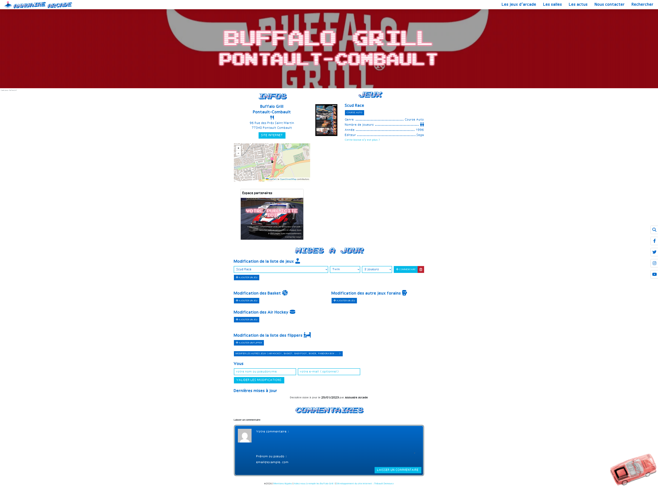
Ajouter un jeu (248, 277)
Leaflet (272, 179)
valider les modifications (259, 380)
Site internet (272, 135)
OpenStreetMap (288, 179)
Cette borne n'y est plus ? (362, 140)
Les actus (578, 5)
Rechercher (643, 5)
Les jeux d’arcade (519, 5)
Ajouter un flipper (250, 343)
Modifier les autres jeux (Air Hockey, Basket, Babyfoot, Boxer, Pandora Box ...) (288, 353)
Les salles (552, 5)
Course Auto (354, 112)
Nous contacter (610, 5)
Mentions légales (283, 483)
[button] (272, 160)
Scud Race (354, 106)
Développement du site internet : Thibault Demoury (365, 483)
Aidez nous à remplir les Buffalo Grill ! (314, 483)
